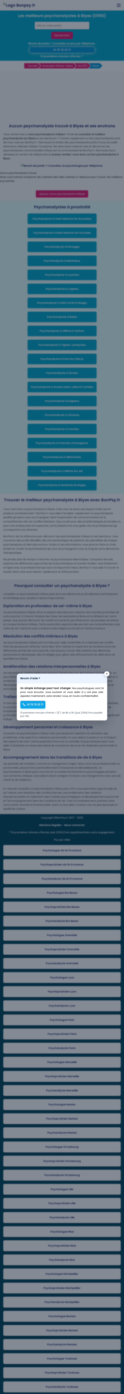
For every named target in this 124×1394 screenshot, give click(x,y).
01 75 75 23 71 (35, 704)
